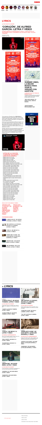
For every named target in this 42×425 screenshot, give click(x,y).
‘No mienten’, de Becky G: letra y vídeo (9, 344)
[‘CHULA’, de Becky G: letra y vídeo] (4, 231)
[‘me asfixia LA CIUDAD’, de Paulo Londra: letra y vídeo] (4, 224)
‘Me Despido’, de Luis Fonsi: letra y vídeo (13, 246)
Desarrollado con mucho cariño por (30, 421)
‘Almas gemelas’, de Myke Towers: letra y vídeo (9, 313)
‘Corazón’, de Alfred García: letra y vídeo (17, 28)
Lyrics (6, 21)
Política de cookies (24, 417)
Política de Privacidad (25, 415)
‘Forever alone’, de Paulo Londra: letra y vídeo (28, 311)
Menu (2, 4)
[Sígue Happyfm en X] (37, 2)
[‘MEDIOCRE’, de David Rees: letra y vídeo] (4, 241)
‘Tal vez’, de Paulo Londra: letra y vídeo (29, 315)
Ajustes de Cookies (24, 419)
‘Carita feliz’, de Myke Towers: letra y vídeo (14, 220)
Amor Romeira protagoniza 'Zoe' (30, 106)
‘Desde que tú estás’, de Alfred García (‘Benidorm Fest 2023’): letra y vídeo (6, 209)
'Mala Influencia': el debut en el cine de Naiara (30, 100)
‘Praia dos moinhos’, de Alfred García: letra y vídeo (17, 208)
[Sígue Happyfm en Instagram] (36, 2)
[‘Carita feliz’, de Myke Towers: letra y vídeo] (4, 220)
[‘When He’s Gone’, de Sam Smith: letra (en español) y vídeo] (4, 235)
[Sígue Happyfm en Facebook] (34, 2)
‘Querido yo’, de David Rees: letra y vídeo (10, 372)
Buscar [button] (39, 4)
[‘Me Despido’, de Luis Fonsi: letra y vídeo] (4, 246)
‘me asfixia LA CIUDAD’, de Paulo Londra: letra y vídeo (13, 225)
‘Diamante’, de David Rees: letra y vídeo (9, 376)
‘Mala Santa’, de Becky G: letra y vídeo (9, 340)
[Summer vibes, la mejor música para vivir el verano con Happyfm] (32, 75)
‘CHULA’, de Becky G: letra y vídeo (12, 231)
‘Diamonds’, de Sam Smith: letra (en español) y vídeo (28, 347)
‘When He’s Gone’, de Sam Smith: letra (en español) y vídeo (13, 236)
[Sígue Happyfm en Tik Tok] (39, 2)
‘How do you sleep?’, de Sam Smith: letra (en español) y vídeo (29, 342)
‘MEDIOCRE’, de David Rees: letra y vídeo (13, 241)
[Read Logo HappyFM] (7, 2)
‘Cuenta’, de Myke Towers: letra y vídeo (9, 310)
